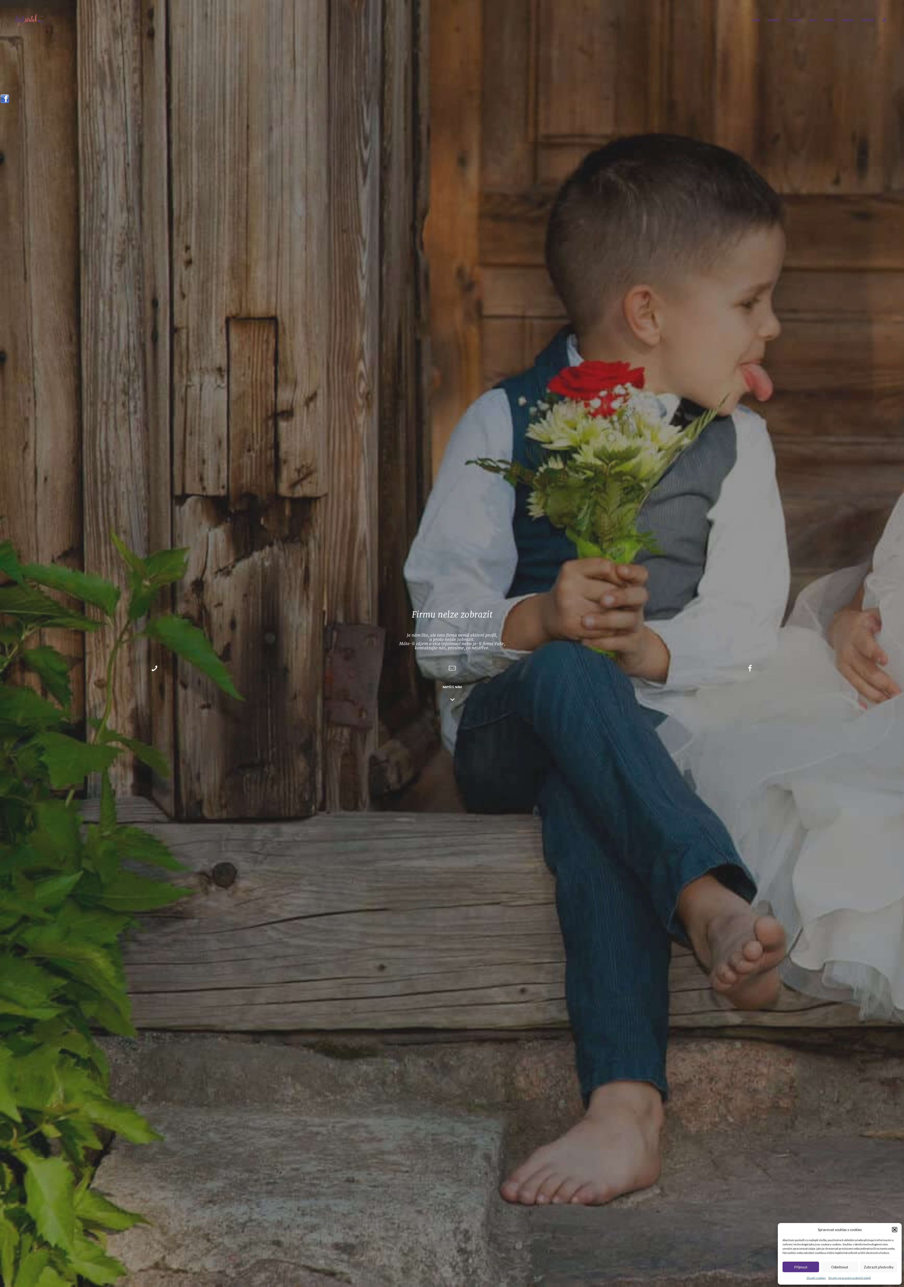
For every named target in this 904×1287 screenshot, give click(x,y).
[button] (894, 1229)
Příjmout (800, 1267)
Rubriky (773, 20)
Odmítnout (839, 1267)
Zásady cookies (816, 1278)
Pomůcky (794, 20)
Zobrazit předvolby (879, 1267)
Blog (813, 20)
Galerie (847, 20)
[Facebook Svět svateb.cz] (4, 97)
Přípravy (868, 20)
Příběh (829, 20)
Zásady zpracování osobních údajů (849, 1278)
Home (755, 20)
